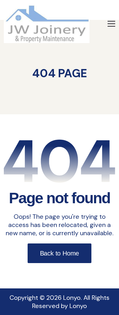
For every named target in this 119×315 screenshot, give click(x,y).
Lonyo (78, 306)
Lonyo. (72, 297)
